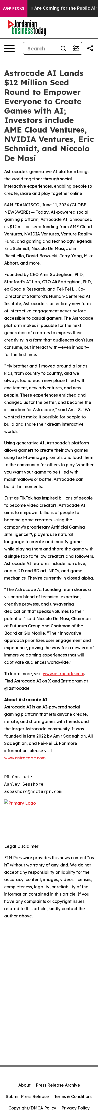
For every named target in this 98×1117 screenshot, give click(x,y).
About (24, 1085)
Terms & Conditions (73, 1096)
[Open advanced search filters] (76, 48)
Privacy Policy (75, 1108)
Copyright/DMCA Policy (32, 1108)
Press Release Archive (58, 1085)
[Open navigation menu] (9, 48)
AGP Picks (13, 8)
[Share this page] (90, 48)
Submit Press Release (27, 1096)
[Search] (63, 48)
